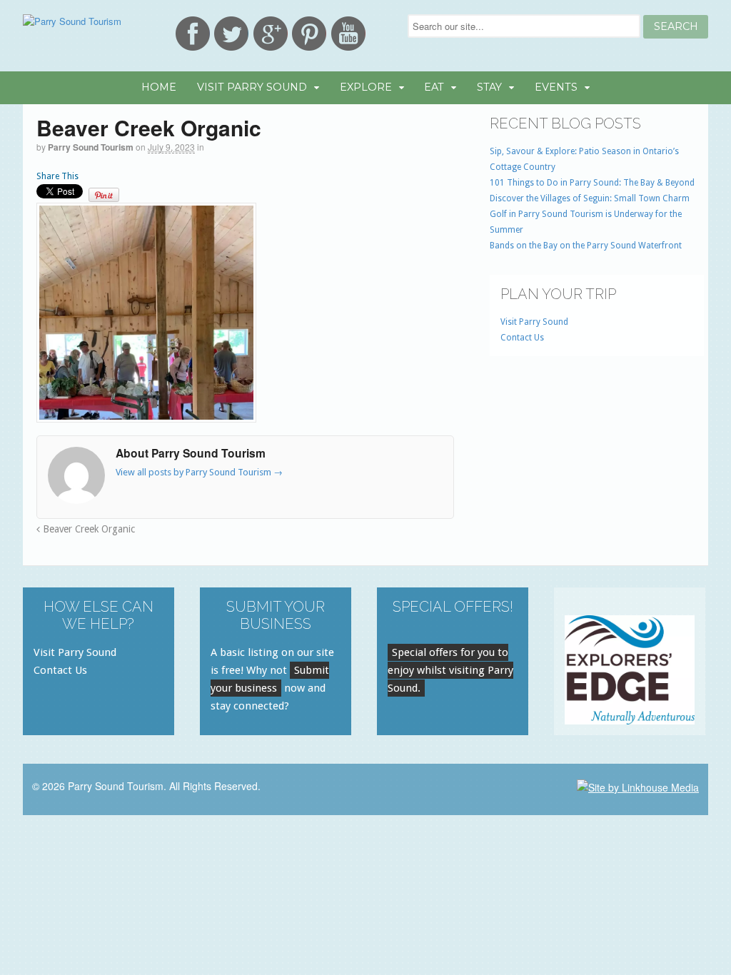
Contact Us (522, 338)
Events (556, 87)
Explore (366, 87)
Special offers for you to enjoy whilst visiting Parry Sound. (450, 670)
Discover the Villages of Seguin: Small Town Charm (590, 198)
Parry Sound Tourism (90, 147)
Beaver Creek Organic (87, 529)
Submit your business (270, 679)
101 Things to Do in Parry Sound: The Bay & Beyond (592, 183)
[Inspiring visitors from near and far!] (72, 21)
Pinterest (309, 33)
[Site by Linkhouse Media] (638, 786)
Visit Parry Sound (252, 87)
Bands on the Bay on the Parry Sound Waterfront (586, 246)
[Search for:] (525, 26)
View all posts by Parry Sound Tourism (199, 472)
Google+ (270, 33)
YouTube (348, 33)
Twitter (231, 33)
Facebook (193, 33)
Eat (434, 87)
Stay (489, 87)
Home (158, 87)
